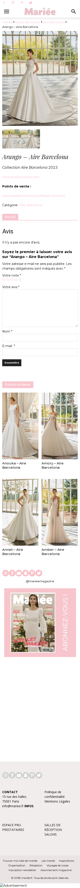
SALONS (50, 834)
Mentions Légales (57, 801)
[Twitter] (30, 3)
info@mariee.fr (13, 806)
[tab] (10, 217)
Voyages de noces (57, 865)
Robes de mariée (27, 22)
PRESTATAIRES (13, 830)
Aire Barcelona (54, 22)
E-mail (8, 346)
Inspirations (66, 860)
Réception (36, 865)
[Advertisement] (40, 707)
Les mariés (48, 860)
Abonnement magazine (56, 870)
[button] (74, 12)
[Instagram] (13, 2)
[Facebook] (4, 3)
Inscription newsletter (22, 870)
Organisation (16, 865)
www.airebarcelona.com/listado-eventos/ (33, 196)
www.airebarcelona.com (20, 177)
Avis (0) (10, 217)
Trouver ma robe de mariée (20, 860)
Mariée (7, 22)
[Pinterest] (21, 3)
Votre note (11, 275)
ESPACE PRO (11, 825)
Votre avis (10, 287)
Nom (7, 331)
